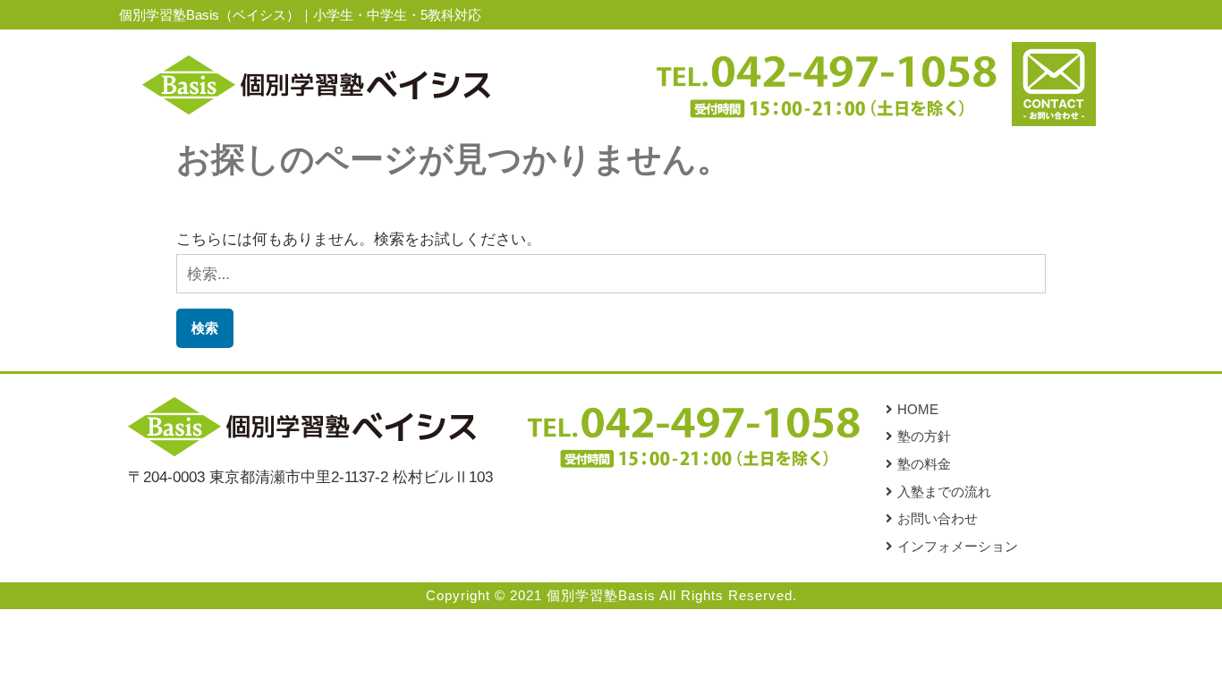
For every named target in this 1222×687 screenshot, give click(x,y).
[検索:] (611, 274)
